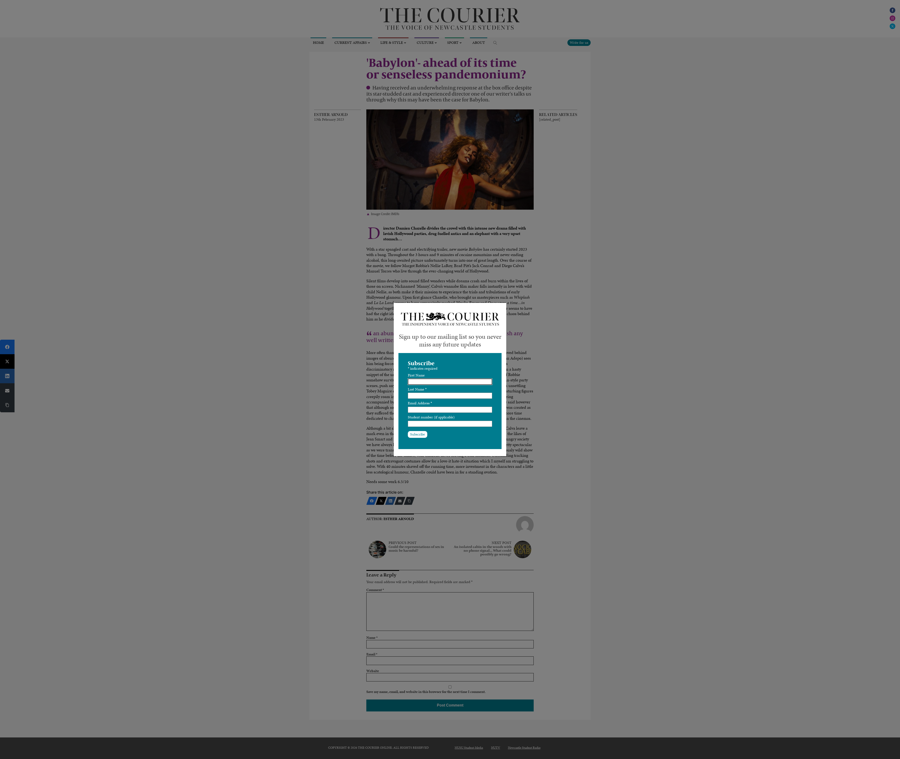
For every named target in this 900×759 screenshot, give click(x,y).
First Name (416, 375)
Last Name (417, 389)
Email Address (420, 403)
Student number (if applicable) (431, 417)
